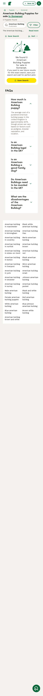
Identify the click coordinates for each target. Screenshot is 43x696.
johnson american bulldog (30, 278)
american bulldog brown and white (12, 318)
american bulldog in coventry (12, 238)
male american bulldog (11, 292)
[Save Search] (36, 688)
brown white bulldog (28, 311)
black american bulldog (29, 258)
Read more (33, 31)
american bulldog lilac (30, 232)
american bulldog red (30, 252)
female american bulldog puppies (12, 298)
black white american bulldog (29, 225)
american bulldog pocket (30, 285)
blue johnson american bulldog (29, 305)
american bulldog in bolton (12, 258)
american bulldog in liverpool (12, 265)
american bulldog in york (12, 272)
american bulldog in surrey (12, 285)
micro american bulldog (29, 265)
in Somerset (15, 16)
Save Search (13, 36)
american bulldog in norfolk (12, 245)
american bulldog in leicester (12, 278)
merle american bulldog (29, 238)
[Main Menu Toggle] (4, 3)
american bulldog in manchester (12, 225)
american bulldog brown (30, 245)
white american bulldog (11, 305)
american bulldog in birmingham (12, 232)
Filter (35, 25)
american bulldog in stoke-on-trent (12, 252)
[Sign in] (39, 3)
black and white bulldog (29, 292)
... (17, 10)
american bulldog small (30, 272)
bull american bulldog (28, 298)
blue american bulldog (11, 311)
